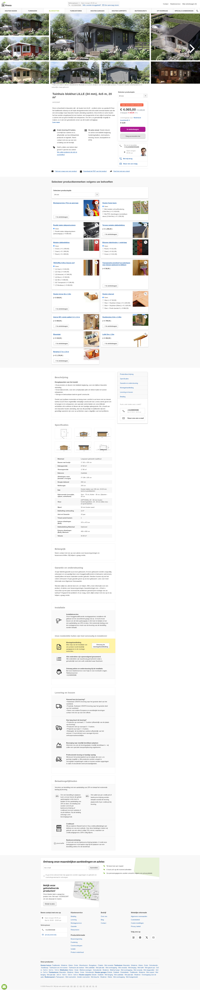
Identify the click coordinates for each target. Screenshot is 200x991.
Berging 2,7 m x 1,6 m (61, 352)
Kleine (71, 965)
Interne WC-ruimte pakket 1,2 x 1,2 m (66, 317)
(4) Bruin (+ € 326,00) (62, 277)
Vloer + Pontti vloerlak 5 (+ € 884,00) (116, 308)
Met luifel (141, 967)
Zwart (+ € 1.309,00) (62, 251)
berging (43, 975)
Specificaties (124, 379)
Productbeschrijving (126, 374)
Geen (106, 206)
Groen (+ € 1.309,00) (62, 248)
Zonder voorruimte (83, 977)
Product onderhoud (77, 952)
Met (157, 972)
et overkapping (120, 977)
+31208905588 (76, 5)
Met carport (150, 972)
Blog (102, 920)
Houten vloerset (108, 294)
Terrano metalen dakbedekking (113, 225)
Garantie (74, 926)
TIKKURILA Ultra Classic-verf (64, 263)
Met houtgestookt (132, 977)
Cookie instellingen (137, 923)
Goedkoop (44, 967)
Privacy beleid (136, 926)
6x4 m (51, 970)
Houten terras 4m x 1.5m (62, 294)
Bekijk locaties (50, 904)
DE (75, 986)
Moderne (64, 965)
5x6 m (70, 975)
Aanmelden (94, 868)
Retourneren (75, 930)
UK (68, 986)
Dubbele (116, 972)
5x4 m (45, 972)
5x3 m (45, 970)
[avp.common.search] (197, 11)
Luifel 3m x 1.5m (108, 334)
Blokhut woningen (86, 970)
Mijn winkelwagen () (189, 4)
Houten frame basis (109, 203)
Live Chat (4, 987)
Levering (74, 920)
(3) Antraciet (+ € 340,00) (63, 274)
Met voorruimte (71, 977)
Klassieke (126, 965)
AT (90, 986)
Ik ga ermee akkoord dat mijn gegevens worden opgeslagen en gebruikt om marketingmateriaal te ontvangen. (71, 876)
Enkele (109, 972)
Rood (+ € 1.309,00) (62, 254)
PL (93, 986)
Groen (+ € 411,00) (110, 254)
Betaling (122, 397)
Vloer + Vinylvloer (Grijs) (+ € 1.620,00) (117, 303)
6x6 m (76, 975)
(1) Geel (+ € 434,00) (62, 269)
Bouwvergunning (76, 939)
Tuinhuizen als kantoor (76, 967)
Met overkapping (111, 967)
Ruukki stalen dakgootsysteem (64, 225)
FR (71, 986)
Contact (166, 4)
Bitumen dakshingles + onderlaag (114, 242)
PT (84, 986)
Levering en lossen (126, 392)
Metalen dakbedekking (61, 242)
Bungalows (93, 965)
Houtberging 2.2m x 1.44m (111, 317)
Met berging (132, 967)
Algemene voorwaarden (139, 916)
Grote (76, 965)
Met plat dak (100, 967)
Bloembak (57, 334)
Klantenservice (175, 4)
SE (87, 986)
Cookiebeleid (135, 920)
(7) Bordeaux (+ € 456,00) (63, 285)
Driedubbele (124, 972)
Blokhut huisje (115, 970)
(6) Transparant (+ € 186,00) (64, 282)
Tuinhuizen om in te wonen (58, 967)
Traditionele (56, 965)
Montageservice (76, 923)
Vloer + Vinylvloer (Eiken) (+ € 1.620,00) (117, 305)
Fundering (74, 942)
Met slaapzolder (149, 970)
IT (77, 986)
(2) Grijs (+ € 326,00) (62, 272)
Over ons (104, 916)
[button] (63, 433)
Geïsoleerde (153, 965)
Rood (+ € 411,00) (110, 248)
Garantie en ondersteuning (129, 383)
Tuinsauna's (60, 977)
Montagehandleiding (127, 388)
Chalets (100, 965)
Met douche (95, 977)
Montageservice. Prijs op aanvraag (65, 203)
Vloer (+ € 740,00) (110, 300)
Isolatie (73, 949)
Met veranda (108, 965)
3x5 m (59, 975)
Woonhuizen (83, 965)
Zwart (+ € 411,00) (110, 251)
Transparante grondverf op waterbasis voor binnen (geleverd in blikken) (116, 264)
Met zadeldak (90, 967)
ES (81, 986)
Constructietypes (76, 945)
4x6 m (64, 975)
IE (96, 986)
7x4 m (57, 970)
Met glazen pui (150, 967)
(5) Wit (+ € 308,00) (61, 280)
